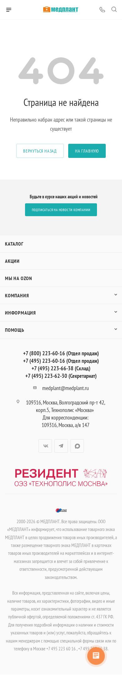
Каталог (14, 244)
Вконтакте (45, 446)
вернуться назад (40, 151)
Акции (12, 261)
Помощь (14, 330)
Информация (20, 313)
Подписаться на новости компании (61, 210)
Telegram (61, 446)
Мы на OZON (18, 278)
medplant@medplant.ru (65, 388)
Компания (17, 295)
